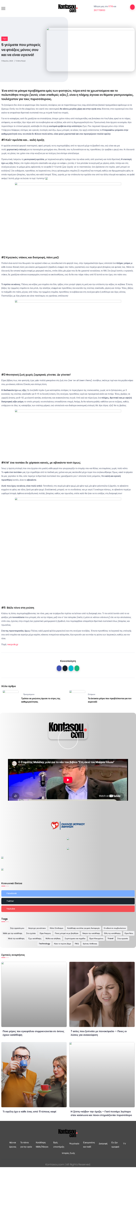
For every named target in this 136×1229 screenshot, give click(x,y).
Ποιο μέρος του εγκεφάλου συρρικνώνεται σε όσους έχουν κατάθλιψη (33, 1033)
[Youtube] (68, 909)
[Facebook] (68, 893)
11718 (111, 6)
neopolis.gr (12, 644)
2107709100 (99, 10)
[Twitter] (68, 901)
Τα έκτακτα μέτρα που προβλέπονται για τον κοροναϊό (109, 700)
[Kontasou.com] (68, 8)
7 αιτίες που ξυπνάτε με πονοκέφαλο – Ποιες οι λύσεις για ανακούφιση (99, 1033)
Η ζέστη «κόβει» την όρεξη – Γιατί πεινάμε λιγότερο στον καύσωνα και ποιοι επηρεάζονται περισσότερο (101, 1113)
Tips (4, 39)
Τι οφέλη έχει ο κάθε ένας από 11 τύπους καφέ (29, 1111)
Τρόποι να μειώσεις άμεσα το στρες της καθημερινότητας (40, 700)
